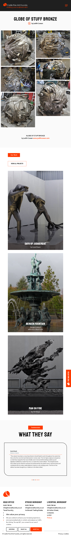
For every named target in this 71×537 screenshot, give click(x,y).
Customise (12, 529)
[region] (24, 522)
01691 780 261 (7, 505)
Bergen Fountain (35, 324)
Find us (49, 518)
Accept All (36, 529)
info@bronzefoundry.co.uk (12, 508)
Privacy (60, 534)
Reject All (24, 529)
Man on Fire (35, 408)
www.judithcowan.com (41, 138)
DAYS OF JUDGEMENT (35, 243)
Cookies (66, 534)
